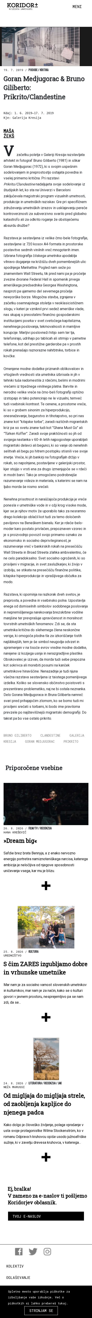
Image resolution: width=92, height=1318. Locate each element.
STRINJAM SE (41, 1310)
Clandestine (50, 735)
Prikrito (70, 741)
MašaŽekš (9, 133)
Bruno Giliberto (17, 735)
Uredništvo (12, 955)
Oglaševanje (18, 1277)
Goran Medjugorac (39, 741)
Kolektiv (15, 1266)
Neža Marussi (14, 1087)
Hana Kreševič (15, 832)
